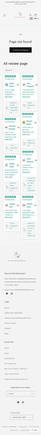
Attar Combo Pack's (12, 374)
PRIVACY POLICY (10, 323)
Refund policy (14, 430)
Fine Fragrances (10, 364)
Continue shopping (20, 50)
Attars (7, 353)
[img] (10, 76)
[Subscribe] (31, 393)
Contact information (26, 430)
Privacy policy (23, 426)
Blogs (7, 334)
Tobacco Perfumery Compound (16, 379)
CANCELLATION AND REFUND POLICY (18, 318)
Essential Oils (9, 358)
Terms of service (34, 426)
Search (7, 308)
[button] (4, 15)
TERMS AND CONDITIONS (14, 313)
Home (7, 348)
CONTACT (8, 328)
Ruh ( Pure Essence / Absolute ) (16, 369)
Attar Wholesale (11, 426)
